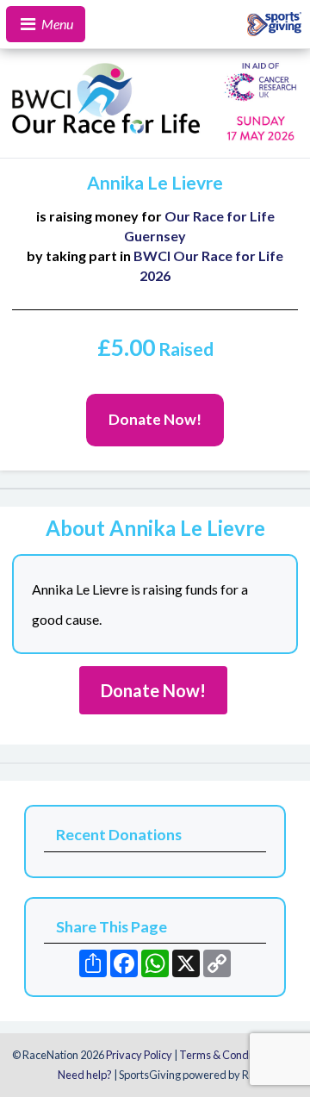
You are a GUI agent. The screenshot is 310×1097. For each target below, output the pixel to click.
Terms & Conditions (227, 1055)
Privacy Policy (139, 1055)
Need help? (85, 1074)
